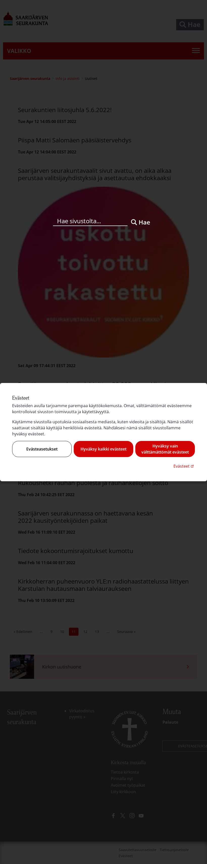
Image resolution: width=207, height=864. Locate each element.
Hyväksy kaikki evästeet (103, 449)
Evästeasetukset (42, 449)
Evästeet (184, 466)
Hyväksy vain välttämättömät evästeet (165, 449)
